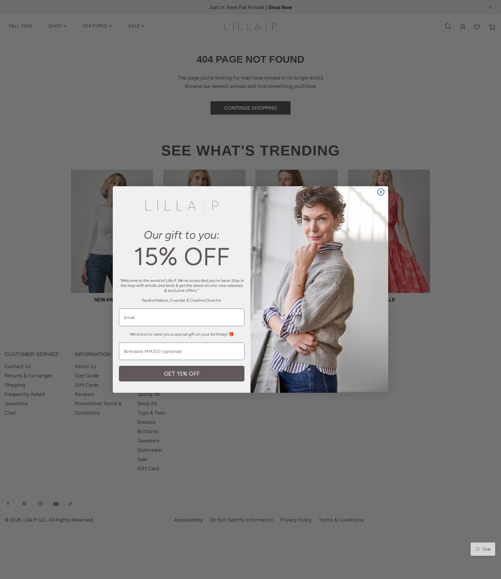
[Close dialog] (380, 192)
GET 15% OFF (182, 373)
